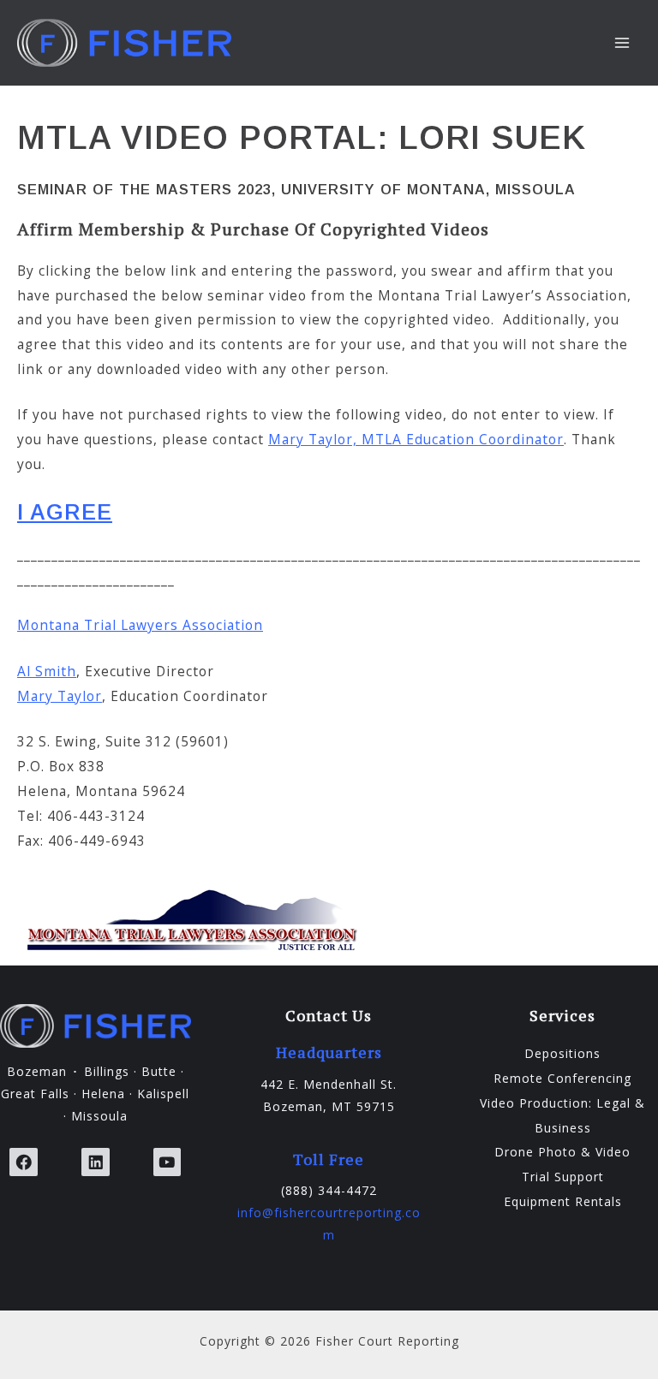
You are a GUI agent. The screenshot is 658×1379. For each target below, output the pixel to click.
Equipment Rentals (563, 1201)
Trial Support (563, 1176)
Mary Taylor (59, 696)
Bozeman (37, 1071)
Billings (106, 1071)
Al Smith (46, 671)
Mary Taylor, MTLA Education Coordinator (416, 439)
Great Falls (35, 1093)
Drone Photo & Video (562, 1152)
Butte (158, 1071)
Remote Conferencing (562, 1078)
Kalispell (163, 1093)
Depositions (562, 1053)
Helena (103, 1093)
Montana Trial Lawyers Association (140, 624)
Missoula (99, 1116)
